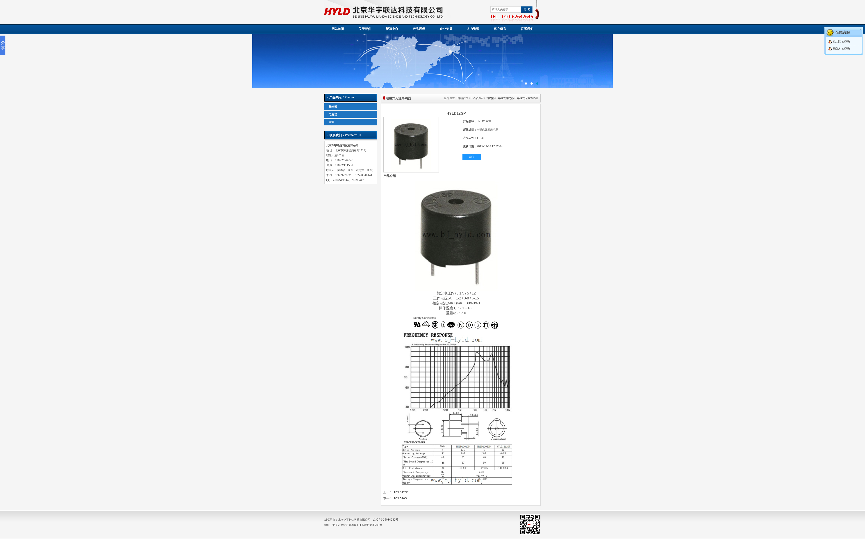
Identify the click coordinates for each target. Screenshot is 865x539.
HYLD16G (400, 498)
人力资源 (473, 29)
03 (432, 61)
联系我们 (527, 29)
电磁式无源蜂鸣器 (527, 98)
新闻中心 (392, 29)
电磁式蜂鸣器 (506, 98)
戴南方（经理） (842, 48)
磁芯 (331, 122)
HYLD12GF (401, 492)
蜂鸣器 (333, 106)
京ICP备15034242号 (385, 519)
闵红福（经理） (842, 41)
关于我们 (365, 29)
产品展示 (419, 29)
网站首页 (338, 29)
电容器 (333, 114)
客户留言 (500, 29)
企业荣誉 (446, 29)
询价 (471, 157)
